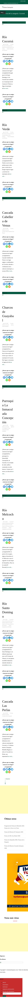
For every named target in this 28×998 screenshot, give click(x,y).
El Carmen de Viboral (5, 45)
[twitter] (23, 1)
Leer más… (6, 88)
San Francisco (4, 133)
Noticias (5, 987)
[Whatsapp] (7, 64)
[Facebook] (4, 61)
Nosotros (5, 984)
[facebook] (21, 1)
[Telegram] (12, 61)
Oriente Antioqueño (10, 48)
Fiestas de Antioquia (8, 991)
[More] (9, 64)
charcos (12, 324)
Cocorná (11, 44)
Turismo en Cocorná (5, 47)
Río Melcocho (8, 514)
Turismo (11, 45)
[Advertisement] (14, 799)
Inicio (4, 982)
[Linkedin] (9, 61)
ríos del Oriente (4, 50)
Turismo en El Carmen (5, 526)
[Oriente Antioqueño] (6, 7)
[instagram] (24, 1)
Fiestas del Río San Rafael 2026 (12, 836)
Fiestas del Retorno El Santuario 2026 (13, 832)
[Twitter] (7, 61)
